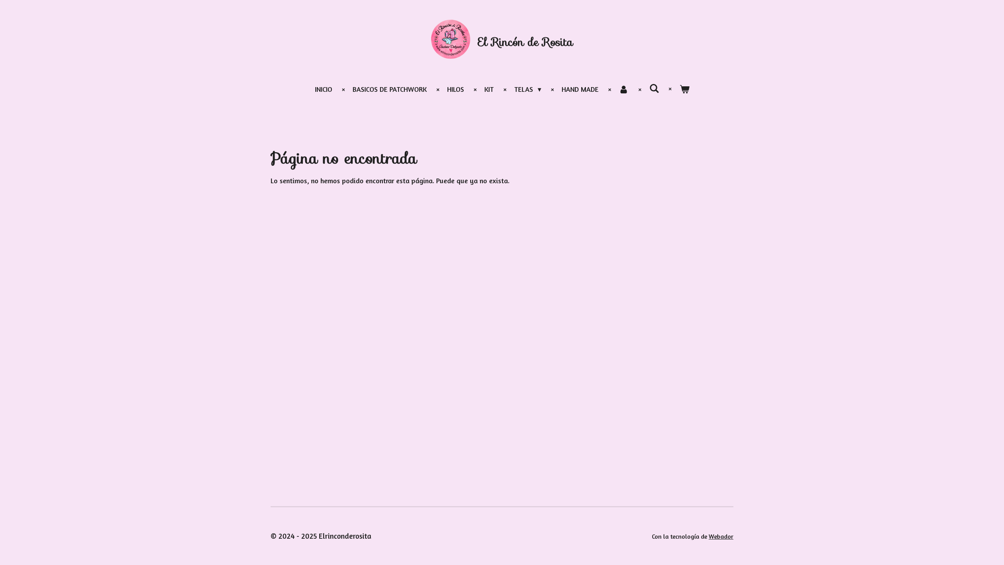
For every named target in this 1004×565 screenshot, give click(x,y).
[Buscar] (654, 88)
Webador (721, 536)
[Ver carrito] (684, 89)
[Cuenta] (623, 89)
